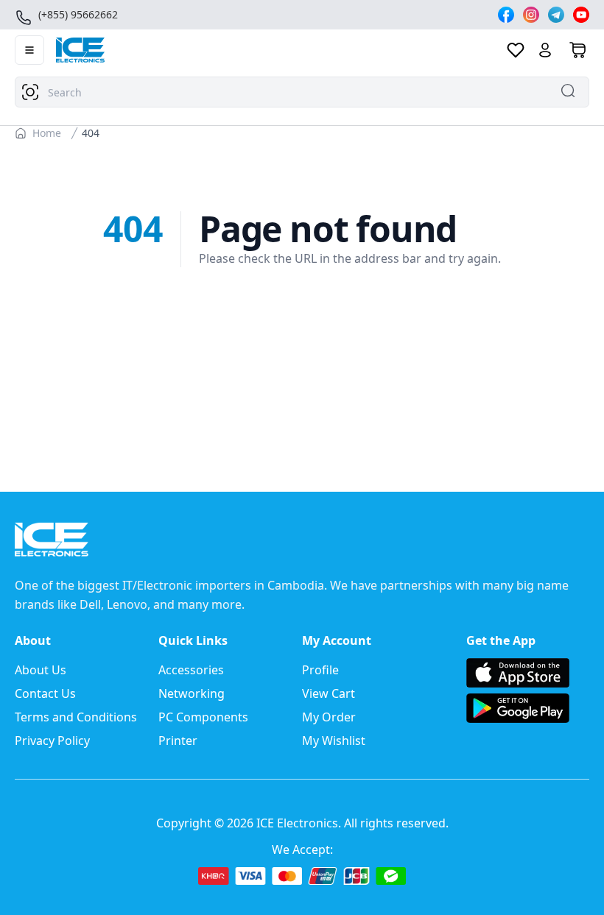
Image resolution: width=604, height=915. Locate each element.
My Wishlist (333, 740)
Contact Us (45, 693)
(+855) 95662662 (78, 14)
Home (46, 133)
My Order (329, 717)
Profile (320, 670)
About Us (40, 670)
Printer (177, 740)
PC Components (203, 717)
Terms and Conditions (76, 717)
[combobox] (302, 92)
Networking (191, 693)
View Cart (328, 693)
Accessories (191, 670)
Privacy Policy (52, 740)
